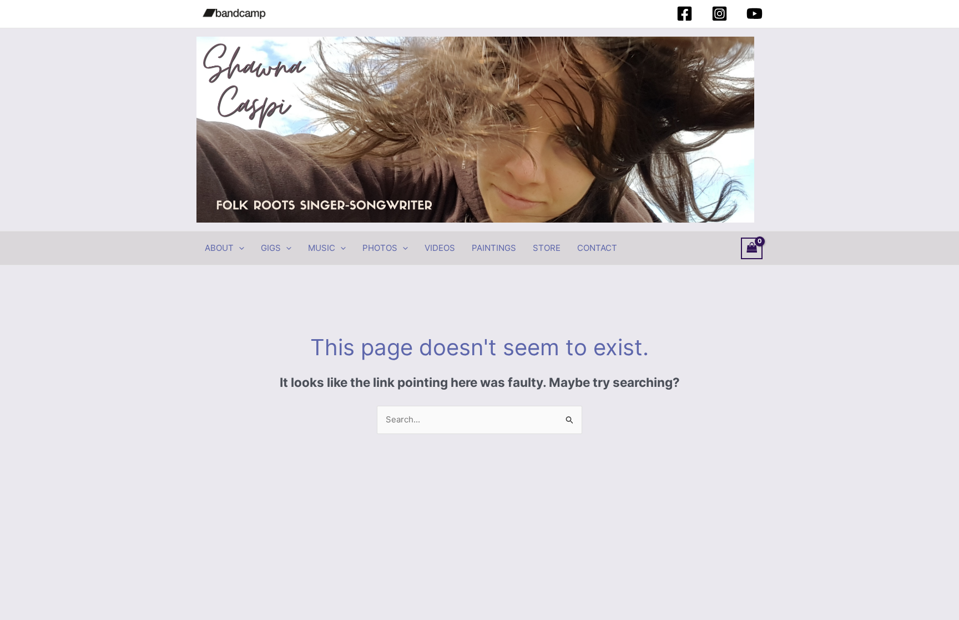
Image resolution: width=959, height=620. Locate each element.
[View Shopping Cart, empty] (752, 248)
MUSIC (321, 248)
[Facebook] (685, 14)
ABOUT (219, 248)
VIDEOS (440, 248)
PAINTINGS (494, 248)
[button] (239, 248)
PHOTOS (379, 248)
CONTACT (597, 248)
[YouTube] (754, 14)
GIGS (271, 248)
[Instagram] (719, 14)
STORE (547, 248)
